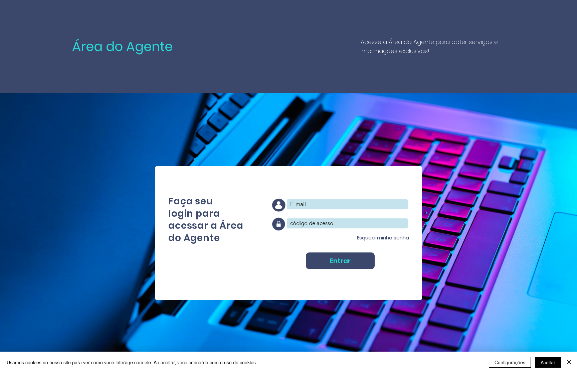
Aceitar (548, 362)
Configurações (510, 362)
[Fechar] (569, 362)
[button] (383, 237)
